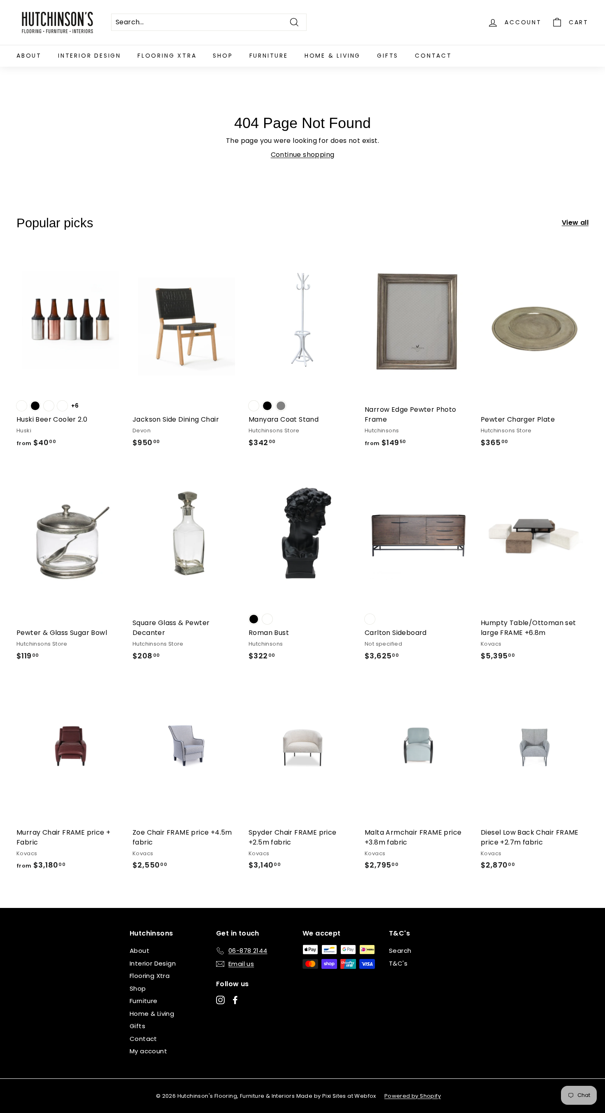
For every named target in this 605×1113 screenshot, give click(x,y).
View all (575, 222)
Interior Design (89, 55)
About (29, 55)
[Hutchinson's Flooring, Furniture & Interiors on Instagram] (220, 1000)
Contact (433, 55)
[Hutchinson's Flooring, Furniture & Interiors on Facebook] (235, 1000)
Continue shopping (303, 154)
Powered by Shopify (412, 1096)
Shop (223, 55)
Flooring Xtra (166, 55)
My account (148, 1051)
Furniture (268, 55)
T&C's (398, 963)
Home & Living (333, 55)
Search (400, 950)
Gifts (387, 55)
